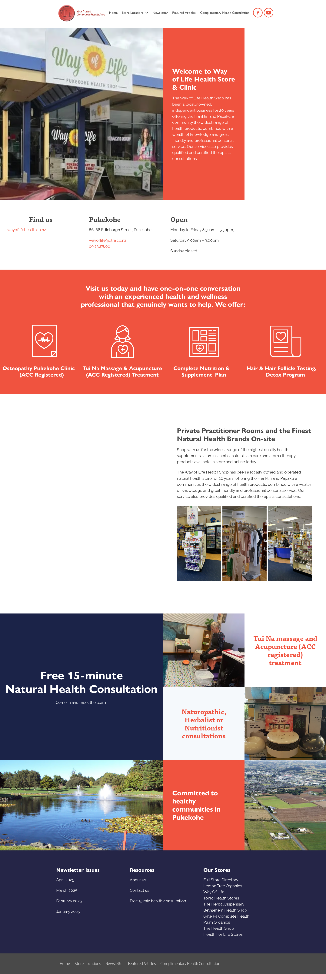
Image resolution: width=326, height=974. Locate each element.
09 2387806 (99, 246)
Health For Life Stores (223, 934)
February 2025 (69, 900)
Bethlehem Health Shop (225, 910)
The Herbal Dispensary (223, 903)
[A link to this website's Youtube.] (268, 13)
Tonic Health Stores (221, 897)
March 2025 (66, 890)
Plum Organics (216, 922)
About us (138, 879)
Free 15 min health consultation (158, 900)
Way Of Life (213, 891)
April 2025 (65, 879)
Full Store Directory (220, 879)
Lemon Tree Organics (222, 885)
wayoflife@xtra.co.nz (107, 240)
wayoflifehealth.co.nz (26, 229)
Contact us (139, 890)
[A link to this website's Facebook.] (258, 13)
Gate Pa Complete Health (226, 916)
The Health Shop (218, 928)
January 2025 (68, 911)
